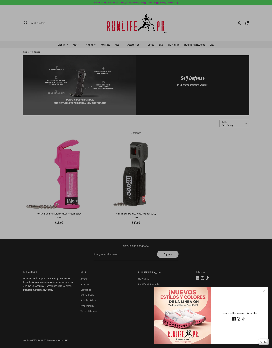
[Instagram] (238, 319)
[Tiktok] (243, 319)
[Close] (264, 291)
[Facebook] (234, 319)
